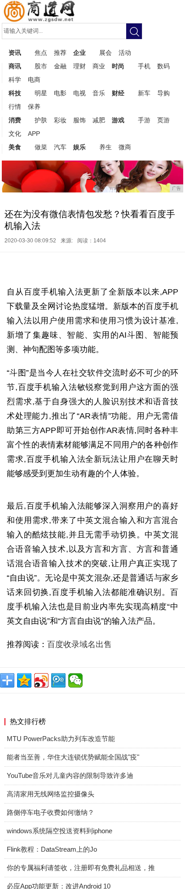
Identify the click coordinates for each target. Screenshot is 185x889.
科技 (15, 93)
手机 (144, 66)
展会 (105, 52)
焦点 (41, 52)
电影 (60, 93)
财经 (118, 93)
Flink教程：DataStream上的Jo (52, 849)
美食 (15, 147)
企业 (79, 52)
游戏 (118, 120)
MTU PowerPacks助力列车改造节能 (61, 738)
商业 (98, 66)
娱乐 (79, 147)
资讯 (15, 52)
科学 (15, 79)
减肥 (98, 120)
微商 (125, 147)
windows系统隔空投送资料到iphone (59, 831)
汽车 (60, 147)
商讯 (15, 66)
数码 (163, 66)
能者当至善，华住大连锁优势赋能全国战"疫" (73, 757)
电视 (79, 93)
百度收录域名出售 (79, 644)
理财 (79, 66)
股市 (41, 66)
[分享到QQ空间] (24, 680)
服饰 (79, 120)
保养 (34, 106)
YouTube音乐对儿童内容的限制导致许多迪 (70, 775)
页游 (163, 120)
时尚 (118, 66)
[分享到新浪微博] (41, 680)
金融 (60, 66)
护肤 (41, 120)
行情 (15, 106)
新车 (144, 93)
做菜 (41, 147)
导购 (163, 93)
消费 (15, 120)
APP (34, 133)
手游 (144, 120)
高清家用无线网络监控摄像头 (50, 794)
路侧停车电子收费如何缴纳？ (50, 812)
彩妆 (60, 120)
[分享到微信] (75, 680)
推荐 (60, 52)
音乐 (98, 93)
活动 (125, 52)
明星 (41, 93)
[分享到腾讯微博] (58, 680)
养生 (105, 147)
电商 (34, 79)
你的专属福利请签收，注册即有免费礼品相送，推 (81, 867)
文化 (15, 133)
